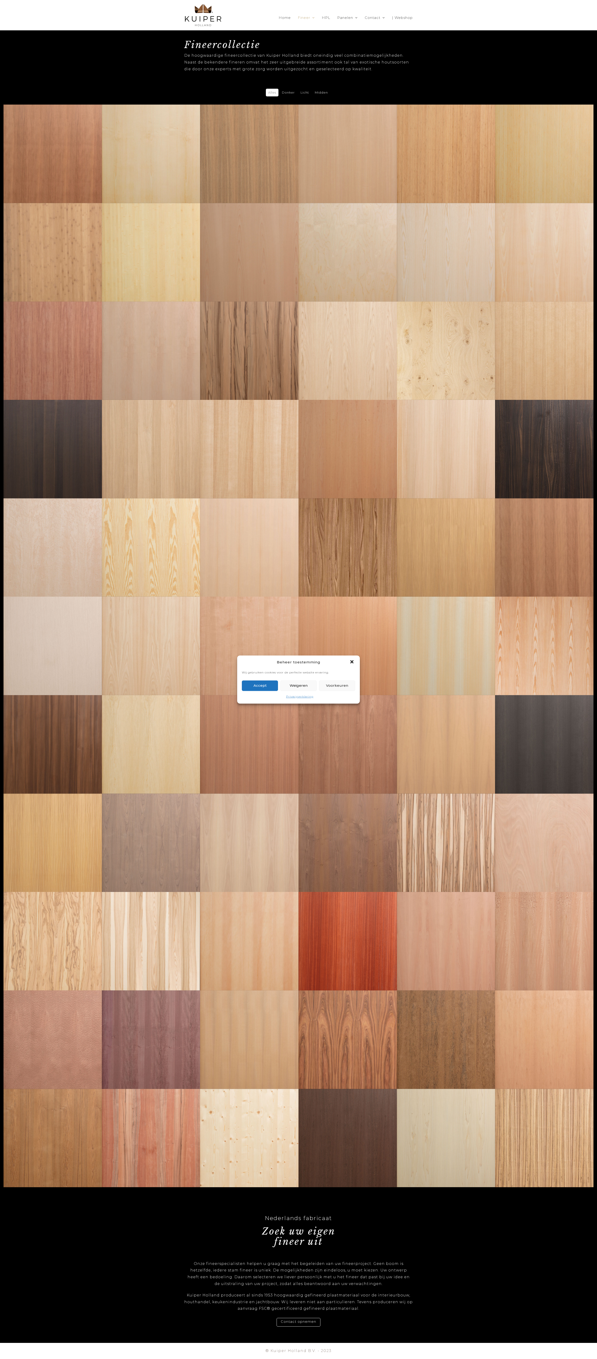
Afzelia (52, 141)
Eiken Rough (249, 437)
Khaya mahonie (348, 633)
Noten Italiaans (249, 830)
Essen (446, 240)
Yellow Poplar (446, 1126)
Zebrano (544, 1126)
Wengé (347, 1126)
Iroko (446, 535)
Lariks (544, 633)
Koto (446, 633)
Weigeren (299, 685)
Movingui (52, 830)
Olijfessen (151, 929)
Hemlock (249, 535)
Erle (347, 437)
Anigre (347, 141)
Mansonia (446, 732)
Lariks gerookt (52, 732)
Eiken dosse (347, 338)
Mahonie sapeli (347, 732)
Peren (446, 929)
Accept (260, 685)
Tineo (151, 1126)
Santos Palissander (347, 1027)
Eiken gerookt (53, 437)
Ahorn (151, 141)
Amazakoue (249, 141)
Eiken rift (544, 338)
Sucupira (446, 1027)
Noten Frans (347, 830)
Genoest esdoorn (52, 535)
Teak (52, 1126)
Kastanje (151, 633)
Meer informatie (52, 158)
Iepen (348, 535)
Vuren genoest (249, 1126)
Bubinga (53, 338)
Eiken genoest (446, 338)
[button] (352, 662)
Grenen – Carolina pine (151, 535)
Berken (347, 240)
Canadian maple (151, 338)
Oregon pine (249, 929)
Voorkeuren (337, 685)
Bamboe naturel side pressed (544, 141)
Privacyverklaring (299, 696)
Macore (249, 732)
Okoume (544, 830)
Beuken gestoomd (249, 240)
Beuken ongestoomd (544, 240)
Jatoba (544, 535)
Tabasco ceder (544, 1027)
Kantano (52, 633)
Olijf (52, 929)
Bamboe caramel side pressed (446, 141)
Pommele (53, 1027)
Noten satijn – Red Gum (446, 830)
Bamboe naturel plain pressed (151, 240)
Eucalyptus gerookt (544, 437)
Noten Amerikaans (151, 830)
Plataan (544, 929)
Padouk (347, 929)
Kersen (249, 633)
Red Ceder (249, 1027)
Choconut (249, 338)
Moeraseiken (544, 732)
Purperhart (151, 1027)
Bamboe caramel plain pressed (52, 240)
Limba (151, 732)
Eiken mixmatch (151, 437)
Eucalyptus (446, 437)
